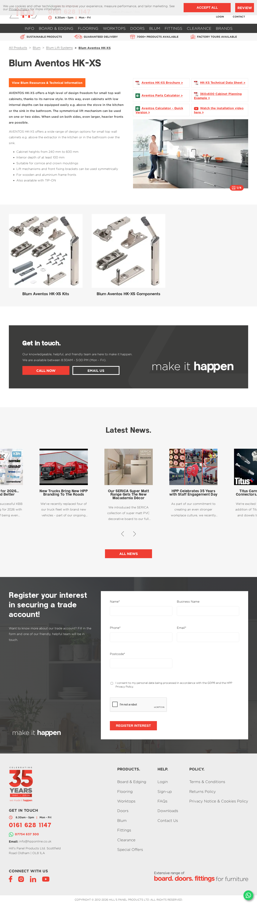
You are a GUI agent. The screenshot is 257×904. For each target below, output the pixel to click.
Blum (122, 820)
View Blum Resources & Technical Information (47, 82)
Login (162, 782)
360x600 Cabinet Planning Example (218, 95)
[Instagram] (21, 878)
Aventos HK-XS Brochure (160, 82)
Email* (181, 627)
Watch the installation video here (219, 110)
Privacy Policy (19, 9)
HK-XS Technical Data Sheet (221, 82)
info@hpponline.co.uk (35, 841)
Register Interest (133, 725)
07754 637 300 (27, 834)
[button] (139, 157)
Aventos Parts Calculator (160, 95)
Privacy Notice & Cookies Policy (218, 801)
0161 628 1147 (30, 825)
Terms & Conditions (207, 782)
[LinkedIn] (33, 878)
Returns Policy (202, 791)
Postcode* (117, 654)
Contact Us (167, 820)
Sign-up (164, 791)
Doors (122, 811)
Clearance (126, 840)
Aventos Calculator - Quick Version (159, 110)
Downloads (167, 811)
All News (128, 554)
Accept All (207, 7)
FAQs (162, 801)
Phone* (115, 627)
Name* (115, 601)
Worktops (126, 801)
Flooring (125, 791)
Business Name (188, 601)
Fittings (124, 830)
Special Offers (130, 849)
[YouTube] (45, 878)
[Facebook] (10, 878)
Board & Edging (131, 782)
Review (244, 8)
